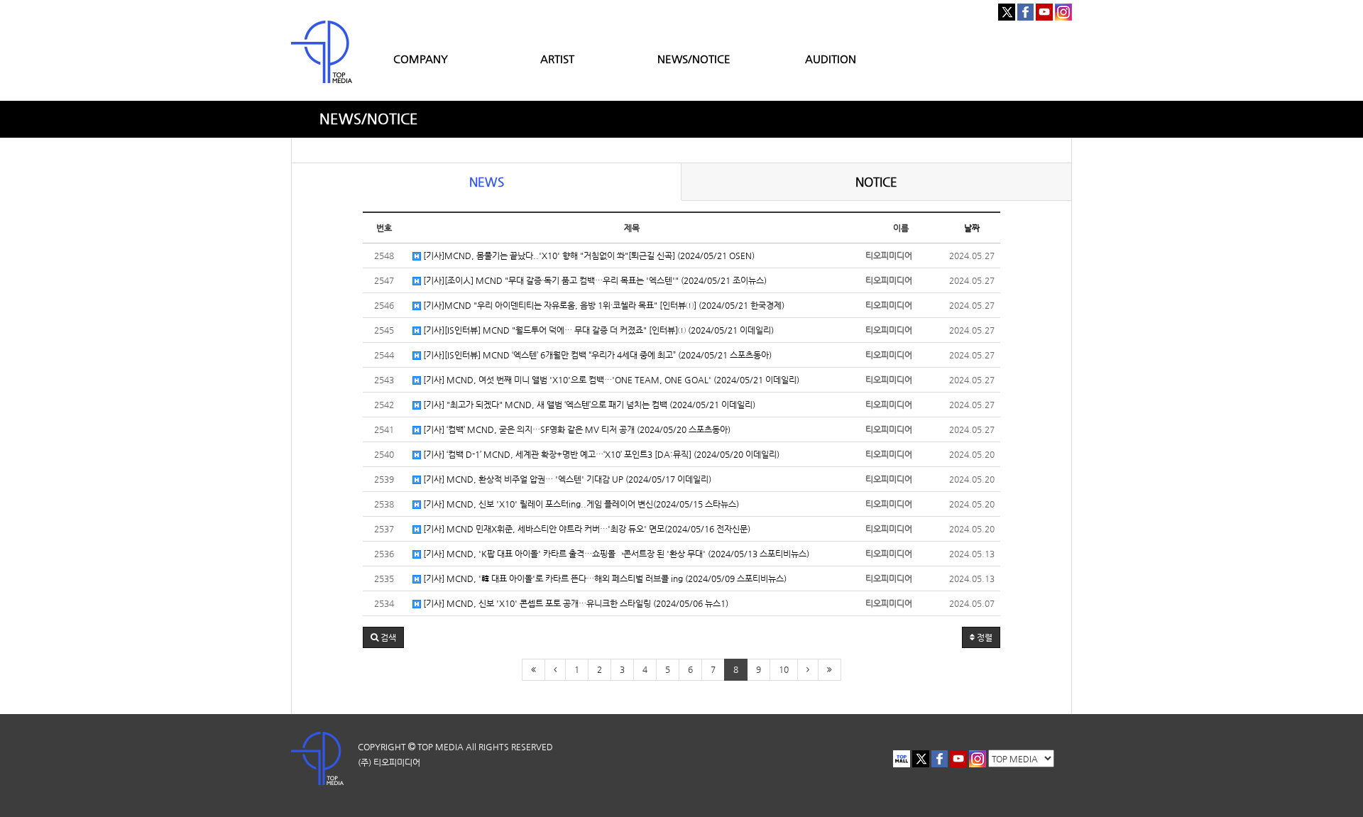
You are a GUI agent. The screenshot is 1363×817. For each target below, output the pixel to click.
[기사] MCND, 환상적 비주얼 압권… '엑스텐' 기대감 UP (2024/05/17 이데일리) (566, 479)
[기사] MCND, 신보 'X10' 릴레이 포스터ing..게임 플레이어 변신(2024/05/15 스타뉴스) (580, 504)
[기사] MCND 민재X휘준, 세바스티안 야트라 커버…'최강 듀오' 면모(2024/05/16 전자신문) (585, 529)
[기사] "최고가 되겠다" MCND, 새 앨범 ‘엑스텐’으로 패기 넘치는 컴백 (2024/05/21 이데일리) (588, 405)
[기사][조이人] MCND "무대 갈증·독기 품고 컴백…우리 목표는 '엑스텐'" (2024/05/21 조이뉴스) (594, 280)
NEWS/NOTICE (693, 59)
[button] (383, 637)
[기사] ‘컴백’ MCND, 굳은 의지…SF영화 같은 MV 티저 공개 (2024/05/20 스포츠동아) (575, 429)
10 (784, 669)
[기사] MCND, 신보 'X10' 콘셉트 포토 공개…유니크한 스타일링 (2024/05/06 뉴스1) (574, 603)
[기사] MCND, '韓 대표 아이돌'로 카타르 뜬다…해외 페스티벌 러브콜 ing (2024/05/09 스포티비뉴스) (604, 578)
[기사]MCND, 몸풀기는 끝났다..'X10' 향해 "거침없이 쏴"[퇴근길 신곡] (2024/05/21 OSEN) (588, 256)
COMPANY (420, 59)
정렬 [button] (983, 637)
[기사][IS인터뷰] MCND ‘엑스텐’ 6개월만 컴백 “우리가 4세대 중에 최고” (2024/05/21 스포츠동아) (596, 355)
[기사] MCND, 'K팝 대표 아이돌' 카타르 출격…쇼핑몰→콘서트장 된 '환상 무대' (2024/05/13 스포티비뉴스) (615, 554)
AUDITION (830, 59)
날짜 (972, 228)
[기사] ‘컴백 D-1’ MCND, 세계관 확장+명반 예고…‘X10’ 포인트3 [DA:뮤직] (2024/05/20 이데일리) (600, 454)
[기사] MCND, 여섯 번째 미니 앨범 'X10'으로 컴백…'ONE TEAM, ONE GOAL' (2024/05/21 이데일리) (610, 380)
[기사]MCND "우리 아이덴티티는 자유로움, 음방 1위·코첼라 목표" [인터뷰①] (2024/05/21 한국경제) (602, 305)
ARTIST (557, 59)
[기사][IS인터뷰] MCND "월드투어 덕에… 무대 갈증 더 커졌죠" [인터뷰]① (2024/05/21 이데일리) (597, 330)
